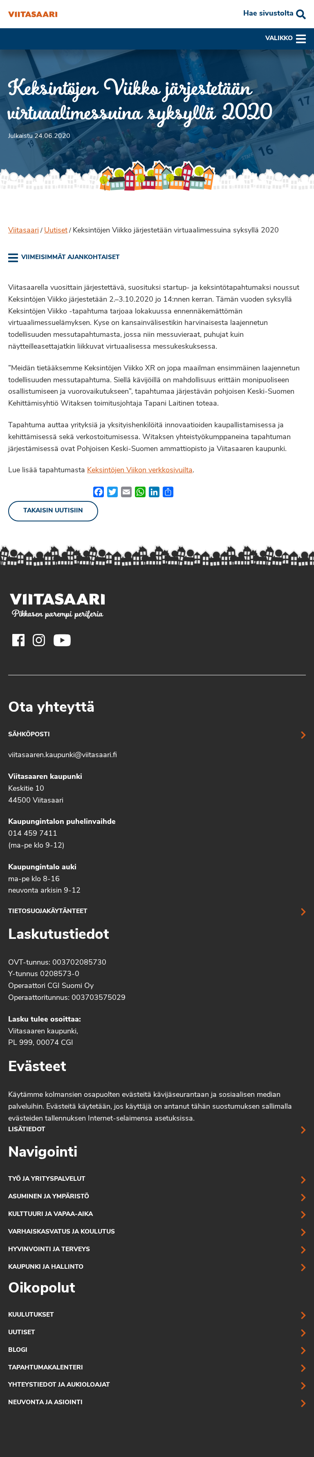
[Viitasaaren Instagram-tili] (39, 640)
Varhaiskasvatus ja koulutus (61, 1232)
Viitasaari (23, 231)
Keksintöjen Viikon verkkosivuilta (140, 470)
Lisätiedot (26, 1130)
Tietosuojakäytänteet (47, 912)
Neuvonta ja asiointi (45, 1403)
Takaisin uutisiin (53, 511)
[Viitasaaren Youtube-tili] (62, 640)
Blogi (17, 1350)
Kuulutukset (31, 1315)
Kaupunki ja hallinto (45, 1267)
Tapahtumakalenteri (45, 1368)
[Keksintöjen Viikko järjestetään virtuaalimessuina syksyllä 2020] (32, 14)
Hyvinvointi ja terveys (49, 1250)
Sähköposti (29, 735)
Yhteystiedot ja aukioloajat (59, 1385)
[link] (64, 258)
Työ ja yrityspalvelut (46, 1179)
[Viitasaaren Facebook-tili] (18, 640)
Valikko (279, 39)
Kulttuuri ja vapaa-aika (50, 1214)
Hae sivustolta (268, 14)
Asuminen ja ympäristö (48, 1197)
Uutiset (55, 231)
